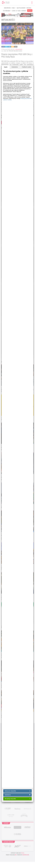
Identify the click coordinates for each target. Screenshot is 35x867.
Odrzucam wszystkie (10, 791)
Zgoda (5, 67)
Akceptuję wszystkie (10, 798)
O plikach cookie (26, 67)
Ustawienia (15, 67)
